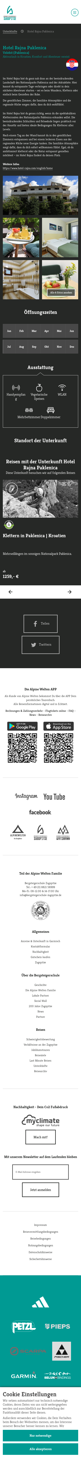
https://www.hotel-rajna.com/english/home (28, 168)
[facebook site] (40, 815)
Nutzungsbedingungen (40, 1245)
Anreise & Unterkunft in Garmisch (40, 941)
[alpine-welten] (17, 839)
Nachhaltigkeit (40, 951)
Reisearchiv (40, 1071)
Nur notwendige (40, 1435)
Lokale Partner (40, 995)
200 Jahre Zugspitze (40, 1006)
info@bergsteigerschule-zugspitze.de (40, 895)
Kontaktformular (40, 946)
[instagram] (26, 800)
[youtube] (54, 800)
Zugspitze (40, 962)
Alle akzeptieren (41, 1449)
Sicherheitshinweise (40, 1259)
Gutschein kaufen (40, 957)
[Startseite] (10, 13)
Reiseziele (40, 1055)
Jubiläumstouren (40, 1050)
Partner (40, 1016)
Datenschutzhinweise (40, 1252)
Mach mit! (41, 1137)
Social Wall (40, 1001)
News (40, 1011)
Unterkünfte (10, 31)
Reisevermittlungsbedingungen (40, 1231)
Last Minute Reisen (40, 1060)
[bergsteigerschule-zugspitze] (40, 839)
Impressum (40, 1225)
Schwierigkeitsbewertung (40, 1039)
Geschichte (40, 985)
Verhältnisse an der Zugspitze (40, 1044)
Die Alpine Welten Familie (40, 990)
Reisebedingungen (40, 1238)
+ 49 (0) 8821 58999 (43, 887)
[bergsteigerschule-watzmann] (63, 839)
